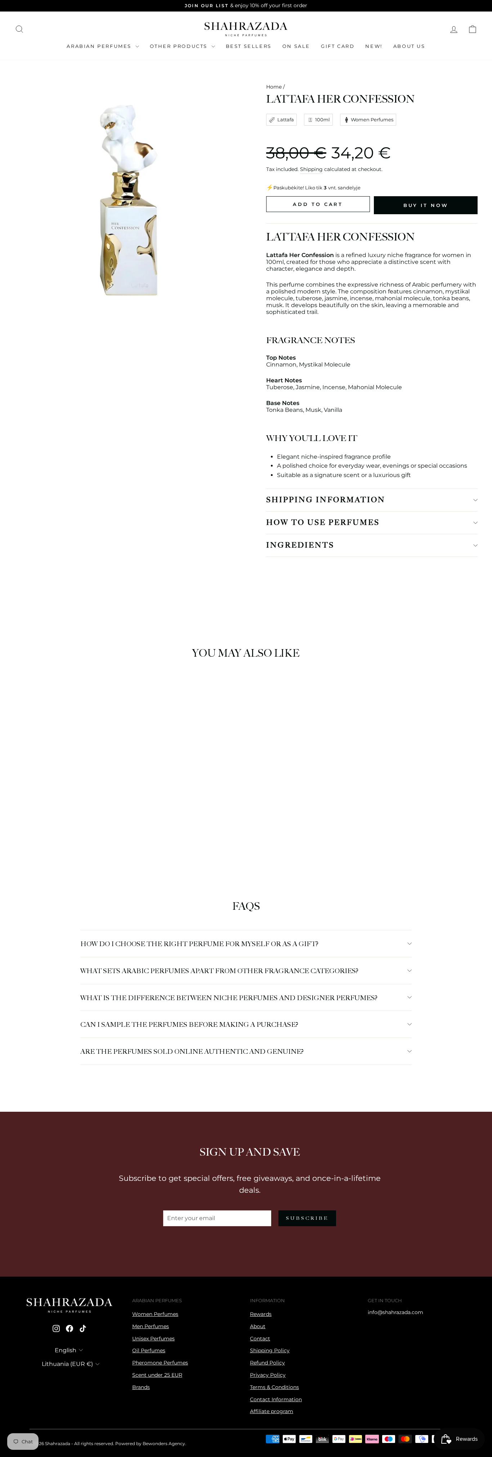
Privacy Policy (268, 1375)
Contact (260, 1338)
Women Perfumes (155, 1314)
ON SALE (296, 46)
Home (274, 87)
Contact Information (276, 1399)
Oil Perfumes (148, 1350)
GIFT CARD (337, 46)
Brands (141, 1387)
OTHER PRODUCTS (180, 46)
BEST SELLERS (249, 46)
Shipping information (325, 500)
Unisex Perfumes (153, 1338)
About (257, 1326)
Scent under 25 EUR (157, 1375)
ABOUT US (409, 46)
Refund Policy (267, 1362)
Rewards (261, 1314)
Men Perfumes (150, 1326)
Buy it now (425, 205)
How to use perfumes (323, 522)
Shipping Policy (270, 1350)
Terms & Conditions (274, 1387)
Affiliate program (271, 1411)
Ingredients (300, 545)
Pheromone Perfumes (160, 1362)
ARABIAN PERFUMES (100, 46)
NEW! (373, 46)
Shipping (311, 169)
